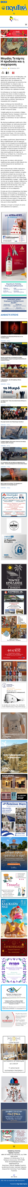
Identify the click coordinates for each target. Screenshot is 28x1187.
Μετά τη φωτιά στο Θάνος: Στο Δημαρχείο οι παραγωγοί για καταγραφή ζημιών (11, 484)
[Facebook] (4, 2)
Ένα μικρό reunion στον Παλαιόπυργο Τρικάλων (12, 421)
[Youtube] (6, 2)
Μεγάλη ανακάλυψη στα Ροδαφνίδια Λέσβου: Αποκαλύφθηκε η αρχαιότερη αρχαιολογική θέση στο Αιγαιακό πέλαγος (13, 359)
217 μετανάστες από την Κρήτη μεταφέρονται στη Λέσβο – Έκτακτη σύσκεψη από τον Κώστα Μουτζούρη (14, 463)
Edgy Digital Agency (22, 1184)
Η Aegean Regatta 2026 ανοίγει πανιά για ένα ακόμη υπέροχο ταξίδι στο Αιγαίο (13, 442)
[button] (26, 24)
